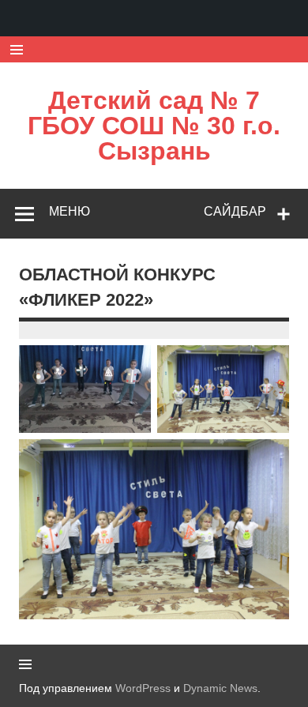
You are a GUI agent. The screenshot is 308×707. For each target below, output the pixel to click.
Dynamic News (220, 688)
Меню (69, 211)
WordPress (143, 688)
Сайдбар (235, 211)
